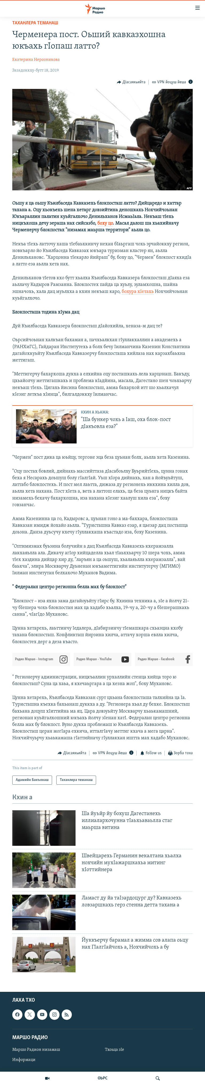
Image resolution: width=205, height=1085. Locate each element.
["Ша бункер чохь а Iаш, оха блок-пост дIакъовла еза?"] (46, 426)
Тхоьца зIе (114, 1050)
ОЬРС (103, 1078)
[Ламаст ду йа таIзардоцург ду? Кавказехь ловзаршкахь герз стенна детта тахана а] (44, 912)
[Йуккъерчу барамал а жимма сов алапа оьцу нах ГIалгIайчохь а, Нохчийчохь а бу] (44, 954)
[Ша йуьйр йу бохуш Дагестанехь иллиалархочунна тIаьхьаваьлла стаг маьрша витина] (44, 828)
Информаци (24, 1060)
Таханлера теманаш (35, 23)
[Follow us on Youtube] (42, 1015)
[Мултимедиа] (47, 1078)
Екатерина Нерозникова (36, 60)
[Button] (131, 82)
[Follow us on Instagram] (54, 1015)
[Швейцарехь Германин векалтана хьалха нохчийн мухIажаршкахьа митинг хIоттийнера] (44, 870)
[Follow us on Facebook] (17, 1015)
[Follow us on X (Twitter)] (30, 1015)
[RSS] (67, 1015)
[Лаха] (158, 1078)
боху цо (105, 223)
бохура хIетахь (138, 291)
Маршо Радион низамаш (36, 1050)
